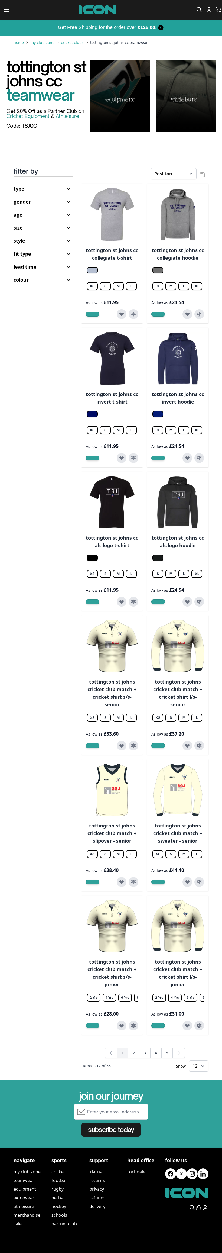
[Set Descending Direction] (203, 175)
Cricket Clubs (72, 42)
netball (58, 1198)
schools (59, 1215)
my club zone (27, 1172)
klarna (95, 1172)
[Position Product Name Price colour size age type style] (174, 173)
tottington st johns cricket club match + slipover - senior (111, 833)
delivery (97, 1206)
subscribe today (111, 1130)
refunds (97, 1198)
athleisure (24, 1206)
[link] (111, 1053)
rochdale (136, 1172)
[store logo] (97, 9)
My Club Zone (42, 42)
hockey (58, 1206)
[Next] (178, 1053)
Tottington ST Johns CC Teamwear (119, 42)
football (59, 1180)
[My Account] (209, 10)
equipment (25, 1189)
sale (18, 1224)
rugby (57, 1189)
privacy (96, 1189)
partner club (64, 1224)
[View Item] (92, 314)
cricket (58, 1172)
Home (19, 42)
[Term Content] (161, 27)
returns (97, 1180)
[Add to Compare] (133, 314)
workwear (24, 1198)
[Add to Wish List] (121, 314)
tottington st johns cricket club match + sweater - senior (177, 833)
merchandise (27, 1215)
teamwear (24, 1180)
